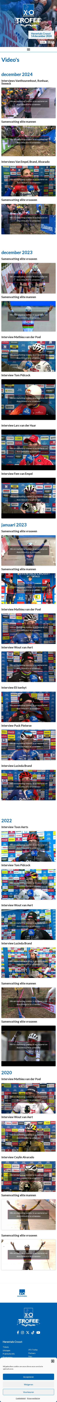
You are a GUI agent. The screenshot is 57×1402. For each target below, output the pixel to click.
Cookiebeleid (21, 1398)
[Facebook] (18, 1332)
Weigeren (28, 1384)
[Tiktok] (33, 1332)
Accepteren (28, 1377)
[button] (52, 1361)
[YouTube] (38, 1332)
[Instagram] (22, 1332)
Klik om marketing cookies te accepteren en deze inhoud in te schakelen (28, 103)
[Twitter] (28, 1332)
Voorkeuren (28, 1392)
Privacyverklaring (33, 1398)
